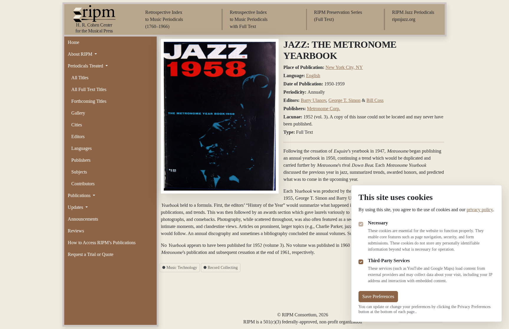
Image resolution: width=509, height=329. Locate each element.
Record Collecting (222, 267)
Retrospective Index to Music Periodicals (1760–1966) (164, 19)
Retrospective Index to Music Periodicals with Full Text (248, 19)
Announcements (83, 218)
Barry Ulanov (313, 100)
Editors (78, 136)
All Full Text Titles (88, 89)
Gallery (78, 112)
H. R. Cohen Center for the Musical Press (94, 27)
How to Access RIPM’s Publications (101, 242)
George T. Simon (344, 100)
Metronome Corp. (323, 108)
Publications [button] (80, 195)
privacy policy (480, 209)
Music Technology (181, 267)
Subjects (79, 171)
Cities (76, 124)
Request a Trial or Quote (90, 254)
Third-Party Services (389, 260)
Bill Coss (375, 100)
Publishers (80, 160)
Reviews (76, 230)
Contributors (83, 183)
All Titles (79, 77)
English (313, 75)
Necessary (378, 222)
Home (73, 42)
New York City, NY (344, 67)
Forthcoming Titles (88, 101)
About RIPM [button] (80, 54)
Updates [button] (76, 207)
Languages (81, 148)
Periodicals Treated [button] (86, 65)
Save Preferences (378, 296)
